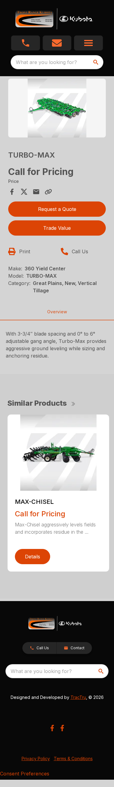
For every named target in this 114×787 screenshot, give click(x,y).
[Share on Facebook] (12, 191)
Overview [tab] (57, 311)
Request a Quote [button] (57, 209)
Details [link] (32, 557)
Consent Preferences (24, 774)
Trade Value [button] (57, 228)
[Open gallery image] (57, 108)
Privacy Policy (36, 758)
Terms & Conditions (73, 758)
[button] (25, 43)
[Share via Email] (36, 191)
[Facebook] (52, 728)
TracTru (78, 697)
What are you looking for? (46, 62)
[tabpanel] (57, 109)
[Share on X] (24, 191)
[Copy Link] (48, 191)
